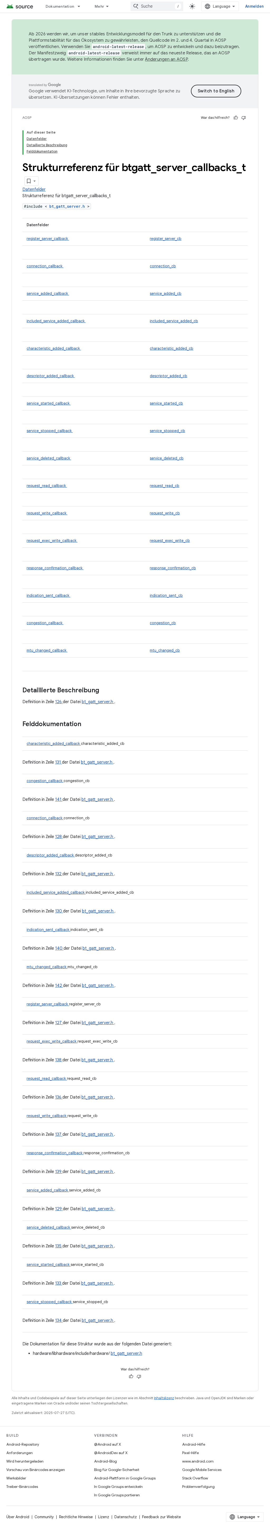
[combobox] (157, 6)
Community (44, 1517)
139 (58, 1171)
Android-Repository (22, 1444)
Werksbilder (16, 1478)
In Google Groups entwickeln (118, 1486)
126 (59, 701)
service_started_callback (49, 403)
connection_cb (163, 266)
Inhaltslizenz (164, 1398)
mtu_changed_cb (165, 650)
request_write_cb (165, 513)
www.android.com (198, 1461)
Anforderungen (19, 1452)
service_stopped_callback (50, 430)
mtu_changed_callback (47, 650)
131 (58, 762)
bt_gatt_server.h (68, 206)
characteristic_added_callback (54, 348)
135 (58, 1246)
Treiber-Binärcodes (22, 1486)
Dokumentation (60, 6)
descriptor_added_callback (51, 375)
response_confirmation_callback (55, 568)
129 (59, 1209)
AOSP (26, 117)
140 (59, 948)
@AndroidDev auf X (111, 1452)
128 (59, 836)
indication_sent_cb (166, 595)
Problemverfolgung (198, 1486)
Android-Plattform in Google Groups (125, 1478)
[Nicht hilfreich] (244, 118)
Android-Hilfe (193, 1444)
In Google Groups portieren (117, 1495)
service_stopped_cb (167, 430)
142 (59, 985)
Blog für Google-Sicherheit (116, 1469)
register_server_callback (48, 238)
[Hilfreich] (236, 118)
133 (58, 1283)
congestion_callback (45, 623)
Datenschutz (125, 1517)
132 (58, 874)
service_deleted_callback (49, 458)
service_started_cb (166, 403)
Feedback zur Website (161, 1517)
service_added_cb (165, 293)
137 (58, 1134)
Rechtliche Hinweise (76, 1517)
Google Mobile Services (201, 1469)
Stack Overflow (195, 1478)
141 (58, 799)
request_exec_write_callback (52, 540)
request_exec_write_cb (170, 540)
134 (59, 1320)
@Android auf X (107, 1444)
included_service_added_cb (174, 321)
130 (59, 911)
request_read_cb (164, 485)
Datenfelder (34, 189)
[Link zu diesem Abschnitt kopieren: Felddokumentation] (88, 724)
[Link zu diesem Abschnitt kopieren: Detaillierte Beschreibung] (106, 691)
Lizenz (103, 1517)
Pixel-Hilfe (190, 1452)
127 (59, 1022)
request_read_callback (47, 485)
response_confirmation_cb (173, 568)
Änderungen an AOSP (166, 59)
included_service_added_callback (56, 321)
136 (58, 1097)
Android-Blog (105, 1461)
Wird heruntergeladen (25, 1461)
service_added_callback (48, 293)
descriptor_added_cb (168, 375)
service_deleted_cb (167, 458)
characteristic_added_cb (171, 348)
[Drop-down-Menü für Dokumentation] (81, 6)
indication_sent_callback (48, 595)
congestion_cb (163, 623)
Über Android (17, 1517)
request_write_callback (47, 513)
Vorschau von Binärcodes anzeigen (35, 1469)
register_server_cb (165, 238)
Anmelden (254, 6)
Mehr (99, 6)
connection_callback (45, 266)
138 (58, 1060)
